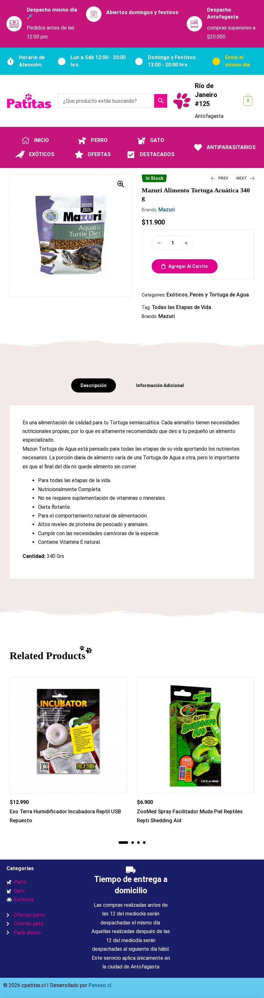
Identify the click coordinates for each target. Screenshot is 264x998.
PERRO (99, 140)
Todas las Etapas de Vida (181, 307)
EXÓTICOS (41, 154)
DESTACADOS (157, 154)
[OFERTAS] (79, 154)
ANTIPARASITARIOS (231, 147)
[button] (121, 184)
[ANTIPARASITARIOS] (198, 147)
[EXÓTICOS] (20, 154)
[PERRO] (82, 140)
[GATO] (141, 140)
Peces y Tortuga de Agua (219, 295)
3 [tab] (138, 842)
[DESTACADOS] (131, 154)
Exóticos (177, 295)
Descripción (93, 385)
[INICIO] (25, 140)
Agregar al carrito (188, 266)
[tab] (93, 385)
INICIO (41, 140)
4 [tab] (144, 842)
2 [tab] (132, 842)
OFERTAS (99, 154)
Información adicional (160, 385)
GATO (157, 140)
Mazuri (166, 210)
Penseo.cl (99, 985)
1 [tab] (123, 842)
